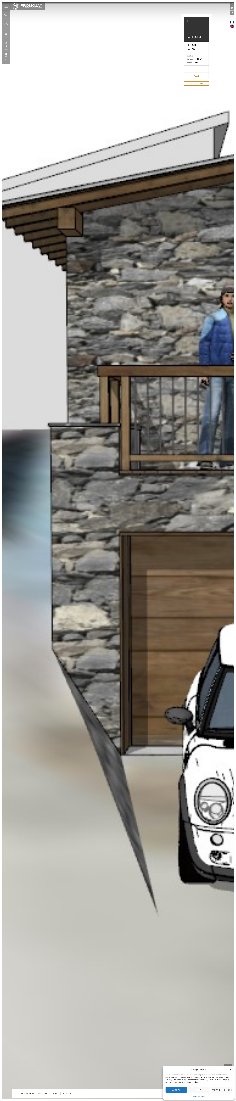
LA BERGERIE (6, 39)
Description (27, 1093)
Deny (198, 1090)
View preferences (222, 1090)
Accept (176, 1090)
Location (67, 1093)
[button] (230, 1069)
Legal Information (198, 1096)
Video (55, 1093)
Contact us (196, 83)
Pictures (42, 1093)
